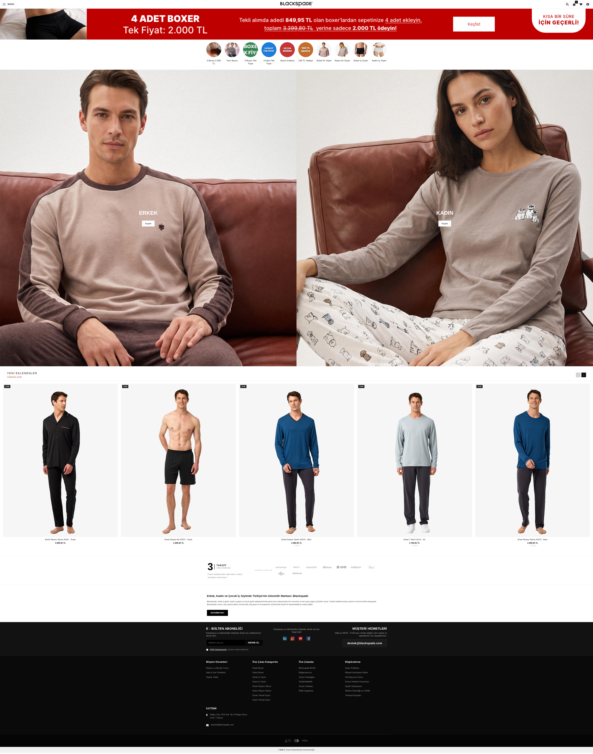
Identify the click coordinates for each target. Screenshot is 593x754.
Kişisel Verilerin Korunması (357, 681)
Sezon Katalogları (307, 677)
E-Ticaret (287, 750)
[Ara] (567, 4)
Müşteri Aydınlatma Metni (356, 672)
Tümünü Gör (14, 377)
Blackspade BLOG (307, 668)
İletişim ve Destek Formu (217, 668)
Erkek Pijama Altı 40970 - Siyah (178, 540)
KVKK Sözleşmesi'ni (218, 649)
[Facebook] (308, 638)
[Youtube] (300, 638)
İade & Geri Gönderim (216, 672)
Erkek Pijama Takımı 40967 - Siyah (60, 540)
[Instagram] (292, 638)
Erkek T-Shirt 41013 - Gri (414, 540)
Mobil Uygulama (306, 691)
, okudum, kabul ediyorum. (229, 649)
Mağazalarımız (305, 672)
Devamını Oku (217, 613)
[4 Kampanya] (296, 24)
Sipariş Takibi (212, 677)
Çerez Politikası (352, 668)
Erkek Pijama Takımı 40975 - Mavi (296, 540)
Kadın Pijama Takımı (261, 691)
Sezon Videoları (306, 686)
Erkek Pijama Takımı (261, 686)
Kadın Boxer (258, 672)
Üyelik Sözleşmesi (353, 686)
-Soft (281, 750)
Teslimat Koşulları (353, 695)
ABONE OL (253, 642)
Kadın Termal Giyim (261, 700)
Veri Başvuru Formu (354, 677)
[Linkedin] (285, 638)
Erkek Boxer (258, 668)
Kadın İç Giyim (259, 681)
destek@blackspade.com (222, 725)
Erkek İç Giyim (259, 677)
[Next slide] (583, 375)
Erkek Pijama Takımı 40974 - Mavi (533, 540)
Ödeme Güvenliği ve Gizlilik (357, 691)
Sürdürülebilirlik (305, 681)
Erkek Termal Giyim (261, 695)
